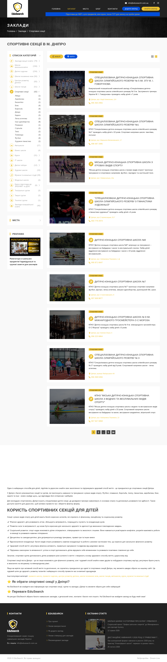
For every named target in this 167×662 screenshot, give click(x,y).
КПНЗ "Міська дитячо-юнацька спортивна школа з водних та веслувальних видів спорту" (122, 398)
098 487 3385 (97, 144)
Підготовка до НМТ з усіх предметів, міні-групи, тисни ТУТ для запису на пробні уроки (103, 14)
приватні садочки (50, 576)
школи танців (104, 576)
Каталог (72, 9)
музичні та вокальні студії (138, 576)
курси (123, 576)
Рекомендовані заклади (58, 640)
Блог (98, 9)
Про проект (53, 621)
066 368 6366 (97, 377)
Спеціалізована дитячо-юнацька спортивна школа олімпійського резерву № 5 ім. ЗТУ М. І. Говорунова (124, 80)
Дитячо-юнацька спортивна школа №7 (120, 281)
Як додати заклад (55, 631)
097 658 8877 (97, 298)
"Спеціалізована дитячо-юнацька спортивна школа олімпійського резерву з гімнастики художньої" (124, 201)
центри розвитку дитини (68, 576)
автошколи (115, 576)
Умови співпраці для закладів (60, 636)
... (103, 432)
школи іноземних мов (89, 576)
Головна (56, 9)
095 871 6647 (97, 262)
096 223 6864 (97, 336)
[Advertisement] (83, 463)
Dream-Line (155, 658)
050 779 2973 (97, 221)
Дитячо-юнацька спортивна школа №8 (120, 240)
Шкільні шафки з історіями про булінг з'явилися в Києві (133, 621)
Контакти (112, 9)
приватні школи (35, 576)
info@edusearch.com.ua (27, 643)
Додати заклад (131, 9)
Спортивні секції (96, 72)
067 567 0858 (97, 421)
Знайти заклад (150, 9)
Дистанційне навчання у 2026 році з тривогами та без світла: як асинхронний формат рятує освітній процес (133, 637)
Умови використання (57, 626)
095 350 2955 (97, 103)
